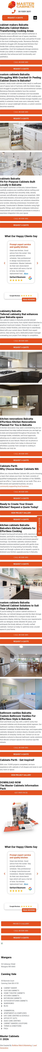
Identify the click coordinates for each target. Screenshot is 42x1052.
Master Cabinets (9, 1036)
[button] (35, 17)
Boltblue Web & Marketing (22, 1045)
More (25, 271)
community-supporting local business (14, 486)
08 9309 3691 (8, 969)
